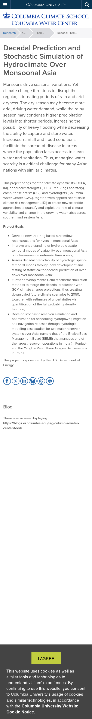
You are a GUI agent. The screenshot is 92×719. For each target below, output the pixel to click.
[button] (5, 4)
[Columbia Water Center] (46, 18)
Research (9, 33)
